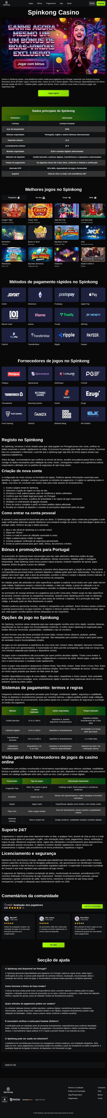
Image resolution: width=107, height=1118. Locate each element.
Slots (91, 197)
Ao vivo (39, 197)
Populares (12, 197)
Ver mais (53, 945)
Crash (65, 197)
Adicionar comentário (92, 906)
